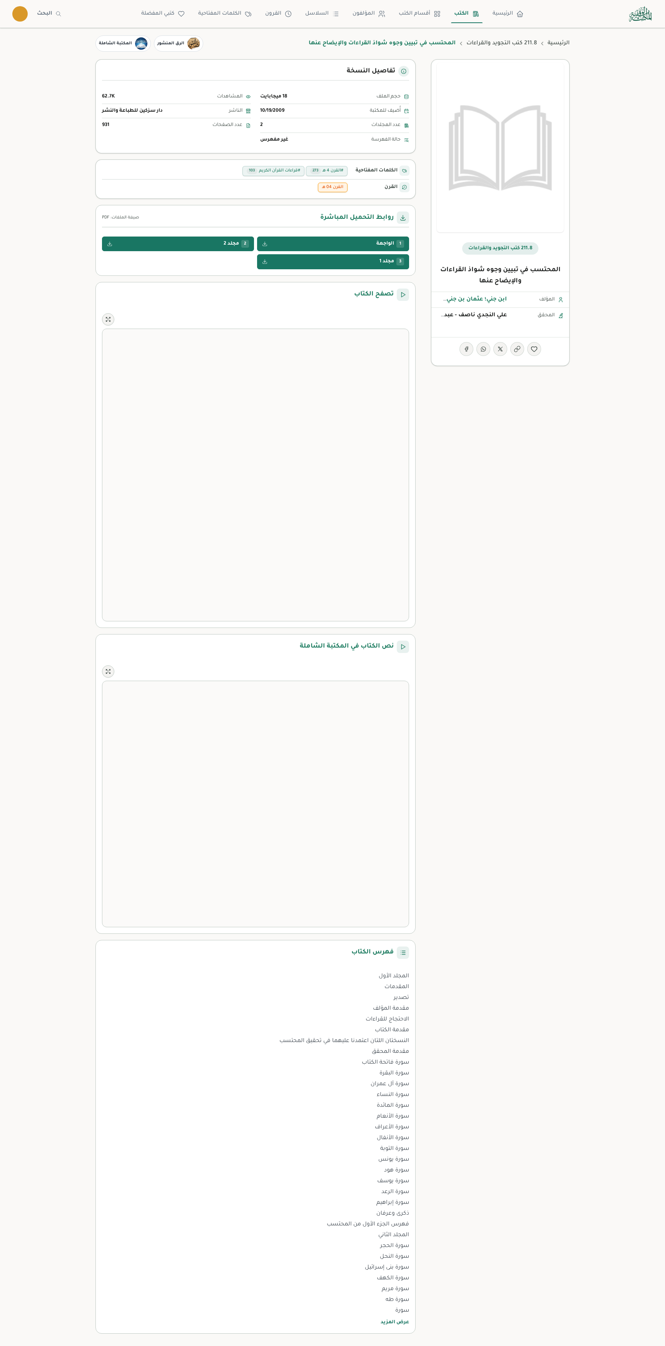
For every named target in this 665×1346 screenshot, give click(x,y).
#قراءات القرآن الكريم (274, 170)
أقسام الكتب (414, 14)
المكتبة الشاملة (115, 43)
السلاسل (317, 14)
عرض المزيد (395, 1322)
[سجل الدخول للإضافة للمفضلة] (534, 349)
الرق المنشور (170, 43)
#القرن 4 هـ (327, 170)
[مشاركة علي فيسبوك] (466, 349)
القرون (273, 14)
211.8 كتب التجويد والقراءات (501, 43)
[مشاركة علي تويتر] (500, 349)
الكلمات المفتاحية (219, 14)
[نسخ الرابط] (517, 349)
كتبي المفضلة (157, 14)
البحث (44, 14)
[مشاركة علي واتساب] (483, 349)
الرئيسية (503, 14)
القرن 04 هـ (332, 187)
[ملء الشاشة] (108, 319)
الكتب (461, 14)
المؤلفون (364, 14)
